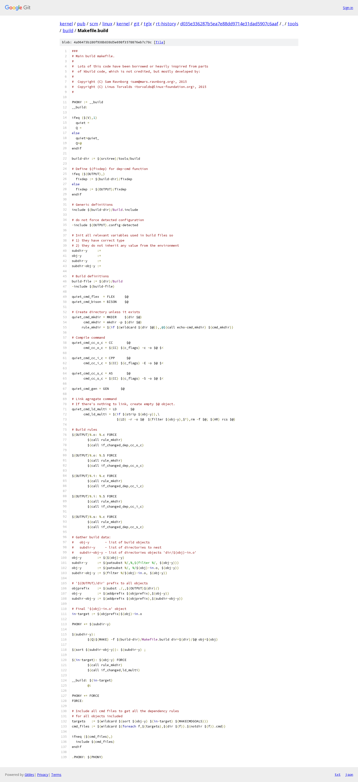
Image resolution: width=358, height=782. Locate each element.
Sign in (348, 7)
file (159, 42)
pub (81, 24)
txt (337, 774)
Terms (56, 774)
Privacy (42, 774)
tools (293, 24)
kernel (66, 24)
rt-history (166, 24)
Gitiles (29, 774)
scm (94, 24)
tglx (148, 24)
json (349, 774)
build (68, 30)
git (137, 24)
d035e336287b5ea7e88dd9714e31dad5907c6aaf (229, 24)
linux (107, 24)
